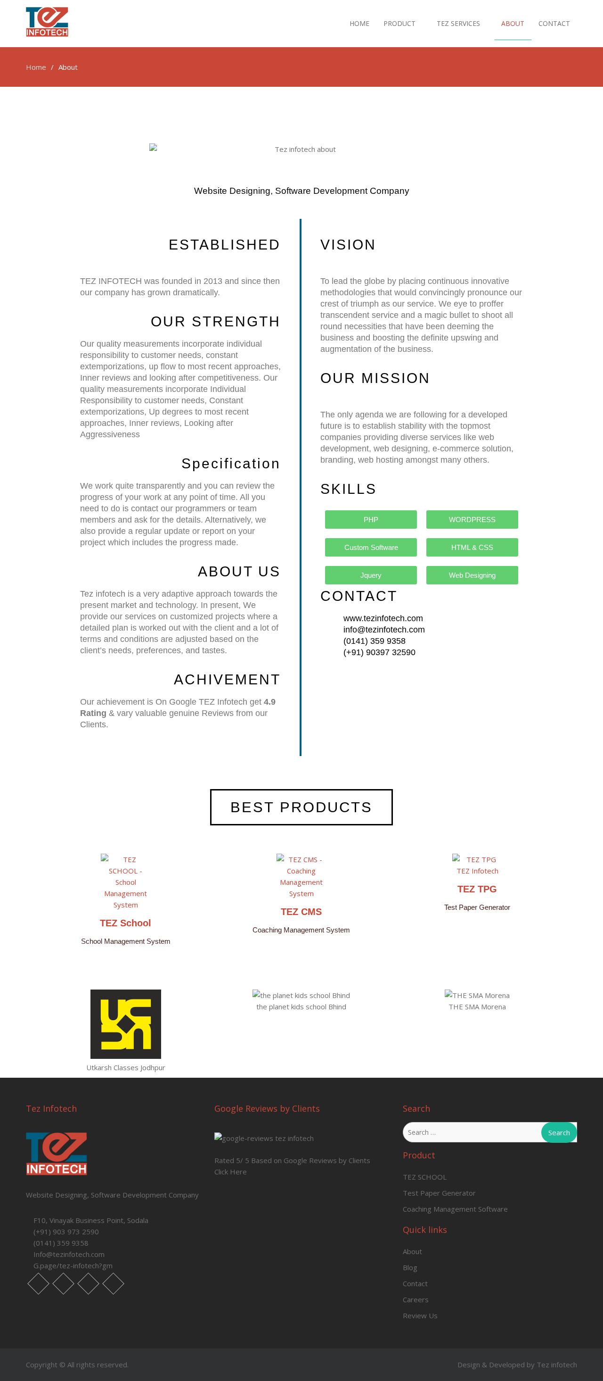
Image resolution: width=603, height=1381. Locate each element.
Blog (410, 1267)
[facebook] (38, 1284)
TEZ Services (458, 23)
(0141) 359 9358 (61, 1243)
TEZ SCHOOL (425, 1176)
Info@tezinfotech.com (69, 1254)
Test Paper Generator (439, 1193)
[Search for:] (490, 1132)
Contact (554, 23)
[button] (46, 1031)
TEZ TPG (477, 889)
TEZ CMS (301, 912)
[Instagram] (88, 1284)
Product (399, 23)
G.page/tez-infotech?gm (73, 1265)
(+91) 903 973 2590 (66, 1231)
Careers (416, 1299)
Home (359, 23)
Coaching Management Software (455, 1209)
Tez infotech (557, 1364)
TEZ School (125, 923)
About (512, 23)
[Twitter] (113, 1284)
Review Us (420, 1315)
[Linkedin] (63, 1284)
